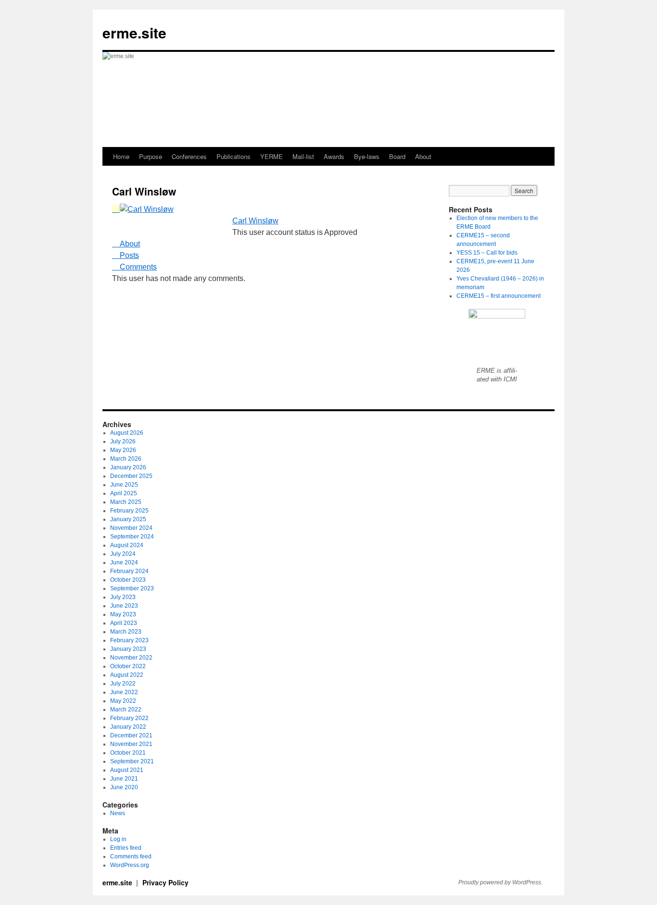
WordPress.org (129, 865)
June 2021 (124, 778)
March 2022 (125, 709)
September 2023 (132, 588)
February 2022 (129, 718)
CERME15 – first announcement (498, 296)
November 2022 (131, 657)
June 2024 (124, 562)
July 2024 (123, 553)
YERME (271, 156)
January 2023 (128, 649)
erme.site (134, 32)
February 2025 (129, 510)
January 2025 (128, 519)
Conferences (189, 156)
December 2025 (131, 476)
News (117, 813)
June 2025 (124, 484)
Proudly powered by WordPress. (500, 882)
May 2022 (123, 700)
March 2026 (125, 458)
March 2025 (125, 502)
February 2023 (129, 640)
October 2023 (128, 579)
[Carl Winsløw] (143, 209)
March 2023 (125, 631)
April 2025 (123, 493)
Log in (118, 839)
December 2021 (131, 735)
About (423, 156)
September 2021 (132, 761)
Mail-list (303, 156)
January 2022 (128, 726)
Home (121, 156)
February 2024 (129, 571)
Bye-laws (366, 156)
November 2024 (131, 528)
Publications (233, 156)
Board (397, 156)
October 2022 (128, 666)
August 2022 (126, 675)
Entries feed (125, 847)
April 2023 (123, 623)
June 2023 (124, 605)
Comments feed (131, 856)
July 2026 (123, 441)
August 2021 (126, 770)
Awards (334, 156)
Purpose (150, 156)
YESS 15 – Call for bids (487, 252)
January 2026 (128, 467)
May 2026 (123, 450)
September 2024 (132, 536)
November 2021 (131, 744)
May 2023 (123, 614)
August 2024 (126, 545)
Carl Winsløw (255, 221)
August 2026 (126, 432)
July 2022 (123, 683)
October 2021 (128, 752)
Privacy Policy (165, 882)
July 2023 (123, 597)
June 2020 (124, 787)
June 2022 (124, 692)
